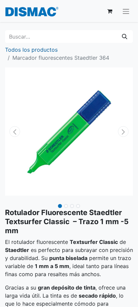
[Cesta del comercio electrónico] (109, 11)
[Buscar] (124, 36)
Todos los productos (31, 49)
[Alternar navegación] (126, 11)
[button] (14, 131)
